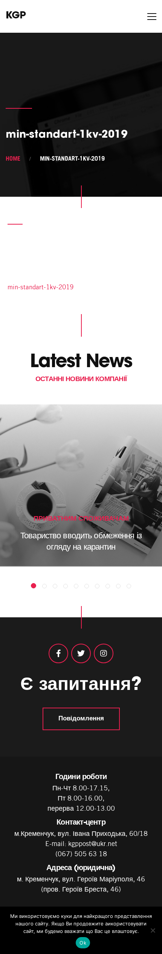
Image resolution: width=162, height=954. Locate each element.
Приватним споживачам (81, 518)
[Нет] (152, 930)
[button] (33, 585)
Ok (82, 943)
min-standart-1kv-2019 (40, 287)
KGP (16, 16)
